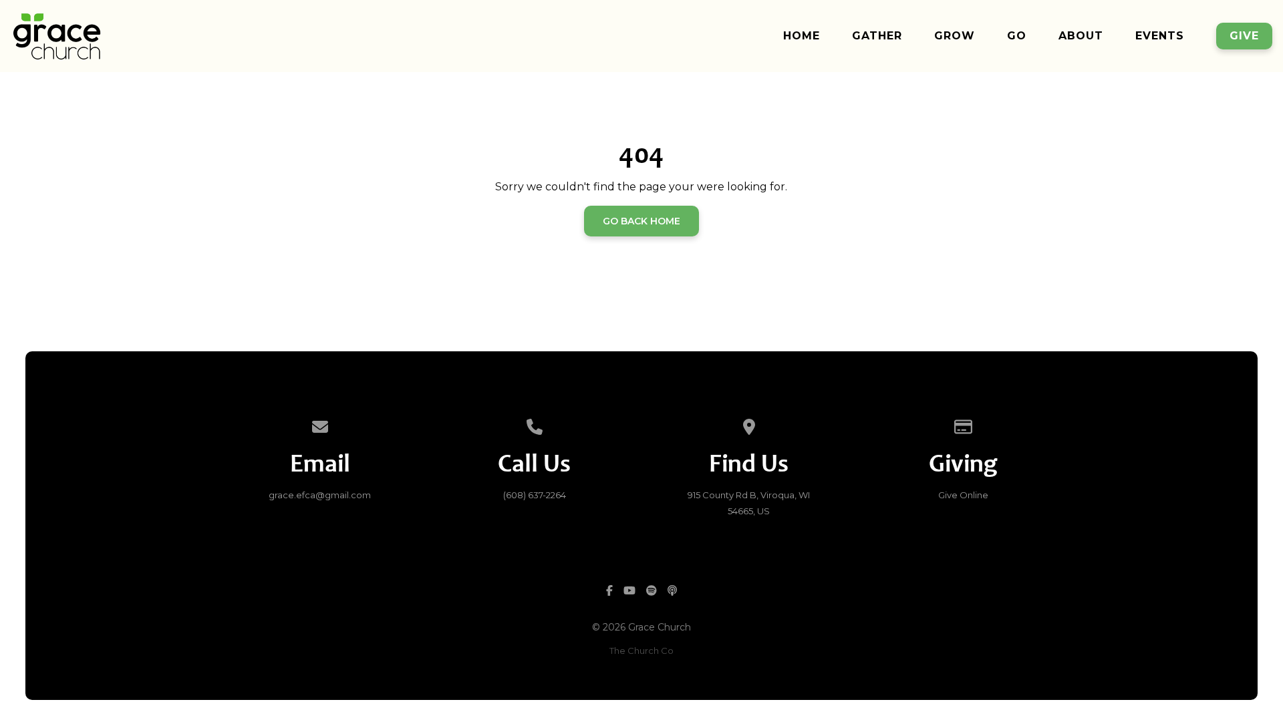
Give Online (963, 495)
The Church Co (641, 650)
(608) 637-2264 (534, 495)
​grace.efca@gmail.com (320, 495)
